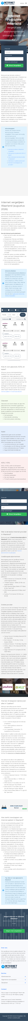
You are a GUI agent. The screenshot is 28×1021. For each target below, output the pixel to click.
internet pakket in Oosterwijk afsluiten (11, 391)
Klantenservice (6, 976)
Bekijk (16, 336)
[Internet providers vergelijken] (8, 3)
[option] (7, 687)
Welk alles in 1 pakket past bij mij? (16, 160)
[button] (1, 687)
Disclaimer (4, 982)
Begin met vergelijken (14, 931)
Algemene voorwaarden (9, 979)
